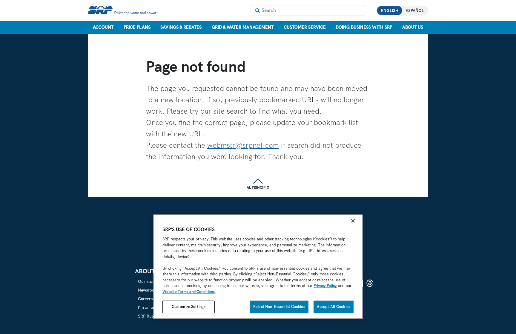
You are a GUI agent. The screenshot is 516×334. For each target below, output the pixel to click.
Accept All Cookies (333, 306)
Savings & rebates (181, 27)
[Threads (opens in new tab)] (369, 283)
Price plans (137, 27)
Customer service (305, 27)
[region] (258, 266)
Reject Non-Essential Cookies (279, 306)
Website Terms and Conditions (188, 291)
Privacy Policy (325, 286)
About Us (412, 27)
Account (103, 27)
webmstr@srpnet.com (243, 145)
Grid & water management (243, 27)
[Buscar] (257, 10)
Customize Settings (188, 306)
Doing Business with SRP (364, 27)
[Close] (353, 221)
